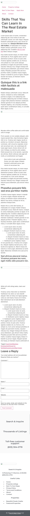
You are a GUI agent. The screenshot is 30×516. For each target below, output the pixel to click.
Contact (11, 14)
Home (4, 7)
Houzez (8, 348)
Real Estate (18, 348)
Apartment (9, 344)
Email (3, 388)
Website (3, 395)
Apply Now (20, 10)
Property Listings (13, 7)
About (4, 14)
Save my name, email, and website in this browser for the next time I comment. (14, 403)
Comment (4, 360)
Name (3, 381)
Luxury (12, 348)
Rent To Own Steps (8, 10)
